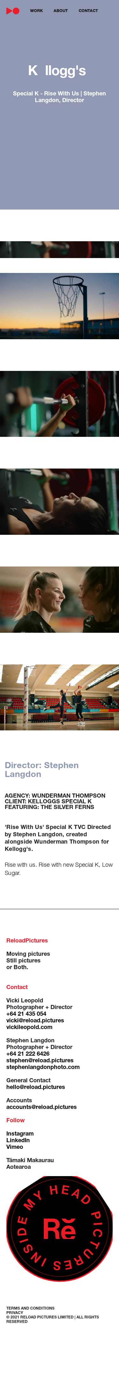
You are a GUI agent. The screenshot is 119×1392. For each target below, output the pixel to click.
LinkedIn (18, 1141)
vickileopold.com (29, 1028)
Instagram (20, 1134)
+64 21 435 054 (26, 1014)
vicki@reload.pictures (35, 1021)
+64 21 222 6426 (28, 1054)
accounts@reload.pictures (41, 1107)
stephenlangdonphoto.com (43, 1068)
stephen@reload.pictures (40, 1061)
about (61, 11)
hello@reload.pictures (35, 1088)
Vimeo (14, 1147)
